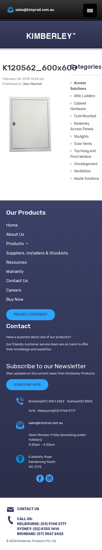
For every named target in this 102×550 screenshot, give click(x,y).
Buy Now (15, 299)
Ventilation (82, 171)
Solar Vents (83, 144)
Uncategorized (85, 164)
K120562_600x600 (39, 67)
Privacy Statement (31, 314)
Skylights (81, 136)
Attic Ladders (84, 96)
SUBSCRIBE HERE (27, 384)
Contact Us (17, 280)
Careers (13, 290)
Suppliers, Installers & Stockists (37, 252)
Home (12, 225)
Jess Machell (32, 84)
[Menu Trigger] (90, 10)
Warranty (15, 271)
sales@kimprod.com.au (45, 423)
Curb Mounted (85, 116)
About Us (15, 234)
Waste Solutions (86, 179)
